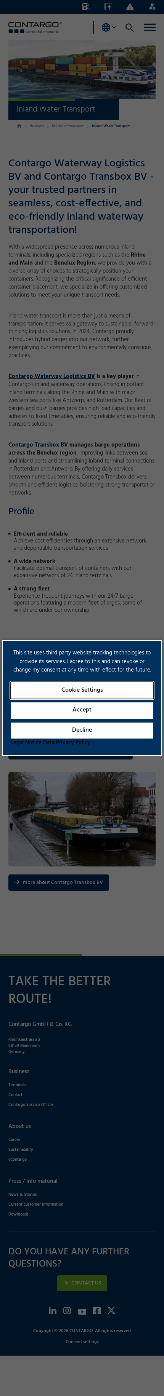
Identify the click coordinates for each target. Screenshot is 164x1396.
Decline (82, 730)
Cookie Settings (82, 690)
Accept (82, 710)
